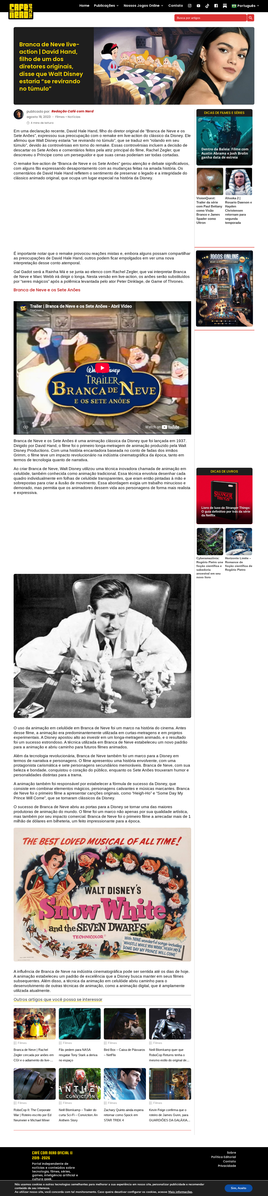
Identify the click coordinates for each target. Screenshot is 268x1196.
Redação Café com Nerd (73, 111)
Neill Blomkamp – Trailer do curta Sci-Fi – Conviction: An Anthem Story (78, 1115)
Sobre (231, 1152)
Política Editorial (223, 1157)
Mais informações (180, 1192)
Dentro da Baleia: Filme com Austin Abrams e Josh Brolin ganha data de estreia (225, 153)
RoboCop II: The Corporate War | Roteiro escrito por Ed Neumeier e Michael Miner (32, 1115)
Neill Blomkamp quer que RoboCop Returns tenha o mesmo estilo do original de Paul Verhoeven (167, 1055)
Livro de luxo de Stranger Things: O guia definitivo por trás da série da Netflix (225, 511)
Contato (175, 6)
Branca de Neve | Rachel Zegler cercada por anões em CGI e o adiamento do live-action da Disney (34, 1055)
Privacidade (227, 1166)
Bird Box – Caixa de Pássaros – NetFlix (124, 1052)
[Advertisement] (102, 218)
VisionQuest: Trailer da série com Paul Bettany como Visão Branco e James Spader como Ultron (209, 210)
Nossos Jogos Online (142, 6)
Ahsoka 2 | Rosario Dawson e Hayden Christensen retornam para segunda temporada (238, 210)
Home (84, 6)
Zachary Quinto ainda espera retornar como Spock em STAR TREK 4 (123, 1115)
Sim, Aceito (238, 1188)
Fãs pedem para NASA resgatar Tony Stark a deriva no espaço (78, 1055)
